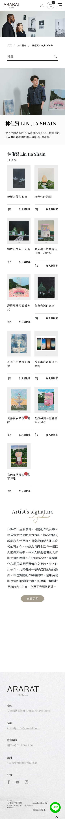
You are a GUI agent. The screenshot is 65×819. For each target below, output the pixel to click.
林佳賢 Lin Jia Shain (42, 45)
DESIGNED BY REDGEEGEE (39, 806)
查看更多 (32, 598)
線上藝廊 (22, 45)
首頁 (9, 45)
